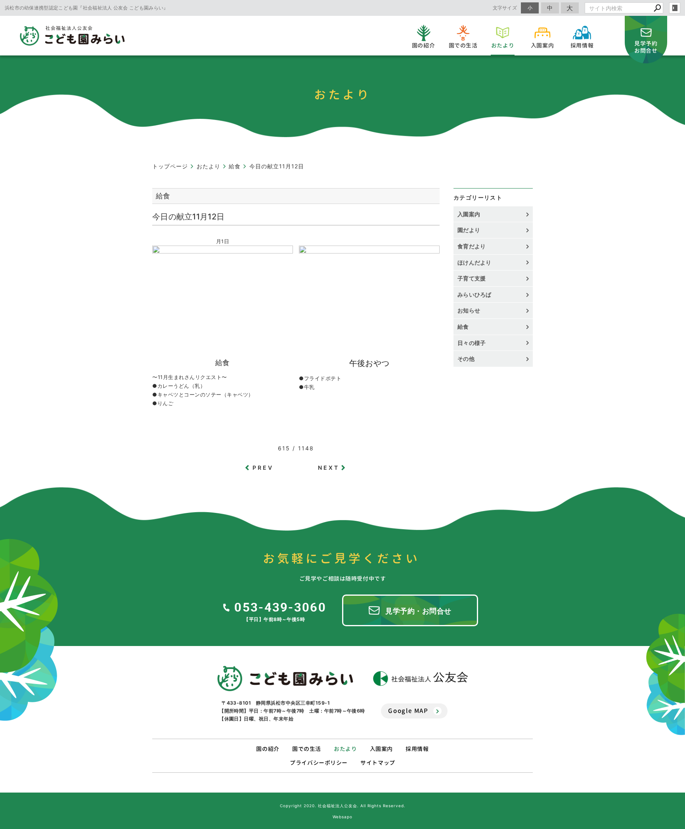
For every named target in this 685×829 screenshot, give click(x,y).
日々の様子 (471, 342)
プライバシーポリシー (319, 762)
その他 (468, 358)
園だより (468, 230)
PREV (263, 467)
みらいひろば (474, 294)
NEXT (329, 467)
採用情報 (417, 749)
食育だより (471, 246)
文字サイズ (505, 8)
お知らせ (468, 310)
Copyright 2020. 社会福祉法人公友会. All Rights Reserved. (343, 805)
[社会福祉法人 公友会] (420, 678)
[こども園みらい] (285, 678)
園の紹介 (267, 749)
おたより (345, 749)
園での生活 (306, 749)
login (674, 7)
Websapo (342, 816)
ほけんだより (474, 262)
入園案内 (468, 214)
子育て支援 (471, 278)
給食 (463, 326)
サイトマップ (377, 762)
